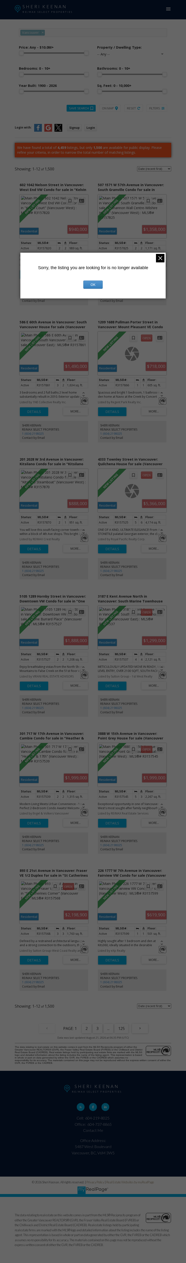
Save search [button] (79, 108)
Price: (36, 47)
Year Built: (38, 85)
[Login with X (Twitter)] (58, 131)
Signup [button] (74, 128)
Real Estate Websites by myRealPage (130, 1182)
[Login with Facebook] (38, 131)
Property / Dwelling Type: (119, 47)
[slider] (21, 53)
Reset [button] (131, 108)
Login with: (23, 127)
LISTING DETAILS (34, 411)
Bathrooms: (113, 68)
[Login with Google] (48, 131)
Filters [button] (154, 108)
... (108, 1028)
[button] (81, 1107)
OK (93, 285)
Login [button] (90, 128)
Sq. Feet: (114, 85)
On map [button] (108, 108)
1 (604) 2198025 (33, 434)
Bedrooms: (34, 68)
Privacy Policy (95, 1182)
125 (121, 1028)
